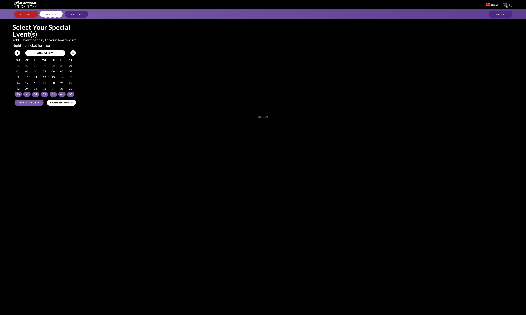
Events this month (61, 102)
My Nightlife (26, 14)
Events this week (29, 102)
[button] (500, 14)
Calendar (76, 14)
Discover (51, 14)
